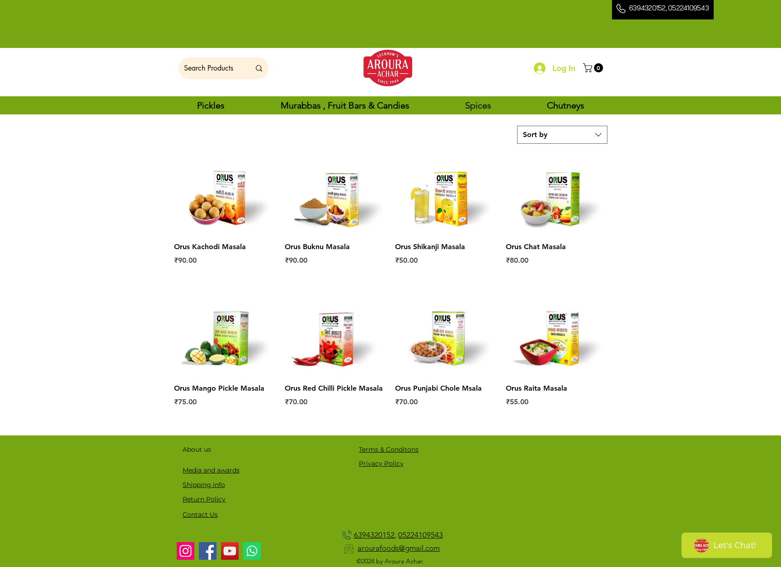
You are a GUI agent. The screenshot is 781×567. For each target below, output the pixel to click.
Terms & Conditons (389, 449)
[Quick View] (225, 195)
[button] (594, 67)
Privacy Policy (381, 463)
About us (197, 449)
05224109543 (688, 8)
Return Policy (204, 499)
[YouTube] (230, 551)
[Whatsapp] (252, 551)
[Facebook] (207, 551)
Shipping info (204, 485)
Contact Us (200, 514)
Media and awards (211, 470)
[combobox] (562, 135)
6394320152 (647, 8)
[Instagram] (185, 551)
